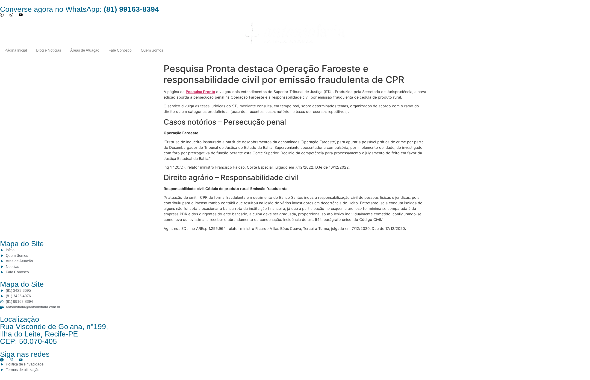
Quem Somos (152, 50)
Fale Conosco (120, 50)
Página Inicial (16, 50)
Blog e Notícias (48, 50)
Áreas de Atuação (84, 50)
